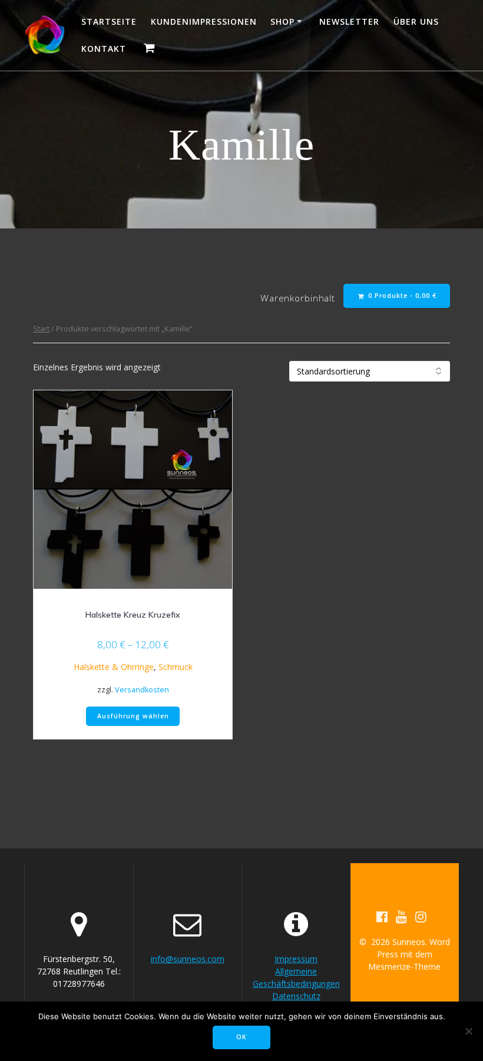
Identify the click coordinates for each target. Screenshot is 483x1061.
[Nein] (468, 1031)
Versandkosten (142, 690)
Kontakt (103, 48)
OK (241, 1037)
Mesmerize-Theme (404, 966)
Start (41, 328)
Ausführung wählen (133, 716)
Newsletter (349, 21)
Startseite (109, 21)
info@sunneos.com (187, 958)
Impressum (295, 958)
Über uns (416, 21)
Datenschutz (296, 996)
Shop (282, 21)
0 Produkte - (401, 295)
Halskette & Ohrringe (114, 666)
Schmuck (175, 666)
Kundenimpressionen (204, 21)
